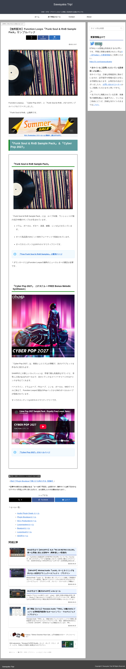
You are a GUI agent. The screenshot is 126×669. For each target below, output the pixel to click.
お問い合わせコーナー (112, 84)
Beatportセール (23, 528)
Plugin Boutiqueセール (26, 517)
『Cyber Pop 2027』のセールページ (34, 452)
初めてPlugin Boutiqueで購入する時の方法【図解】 (32, 481)
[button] (121, 28)
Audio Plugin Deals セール (28, 513)
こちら (96, 105)
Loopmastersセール (25, 524)
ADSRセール (22, 536)
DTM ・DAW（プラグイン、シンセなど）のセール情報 (25, 476)
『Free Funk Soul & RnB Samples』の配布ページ (40, 254)
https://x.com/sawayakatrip (101, 62)
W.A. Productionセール (26, 521)
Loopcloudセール (24, 532)
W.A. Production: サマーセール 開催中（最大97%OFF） (43, 135)
